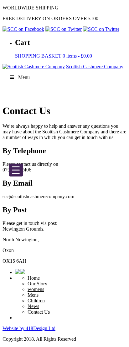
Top (121, 338)
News (33, 306)
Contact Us (39, 312)
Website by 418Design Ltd (29, 328)
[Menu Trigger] (16, 170)
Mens (33, 295)
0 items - (53, 56)
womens (36, 289)
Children (36, 300)
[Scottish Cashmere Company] (34, 66)
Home (34, 278)
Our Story (37, 283)
